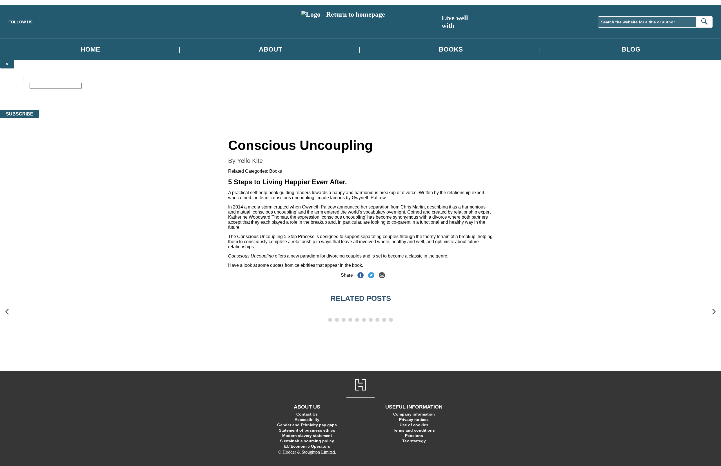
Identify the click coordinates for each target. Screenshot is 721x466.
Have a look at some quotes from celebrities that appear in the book (295, 265)
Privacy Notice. (176, 102)
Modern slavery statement (307, 435)
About (270, 49)
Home (90, 49)
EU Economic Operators (307, 446)
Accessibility (307, 419)
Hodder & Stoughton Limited (55, 102)
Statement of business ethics (307, 430)
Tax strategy (414, 441)
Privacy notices (414, 419)
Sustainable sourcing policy (307, 441)
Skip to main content (18, 2)
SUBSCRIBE (19, 114)
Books (451, 49)
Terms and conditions (414, 430)
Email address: (14, 85)
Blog (631, 49)
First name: (11, 78)
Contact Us (307, 414)
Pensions (414, 435)
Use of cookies (414, 425)
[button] (7, 311)
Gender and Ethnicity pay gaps (307, 425)
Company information (414, 414)
